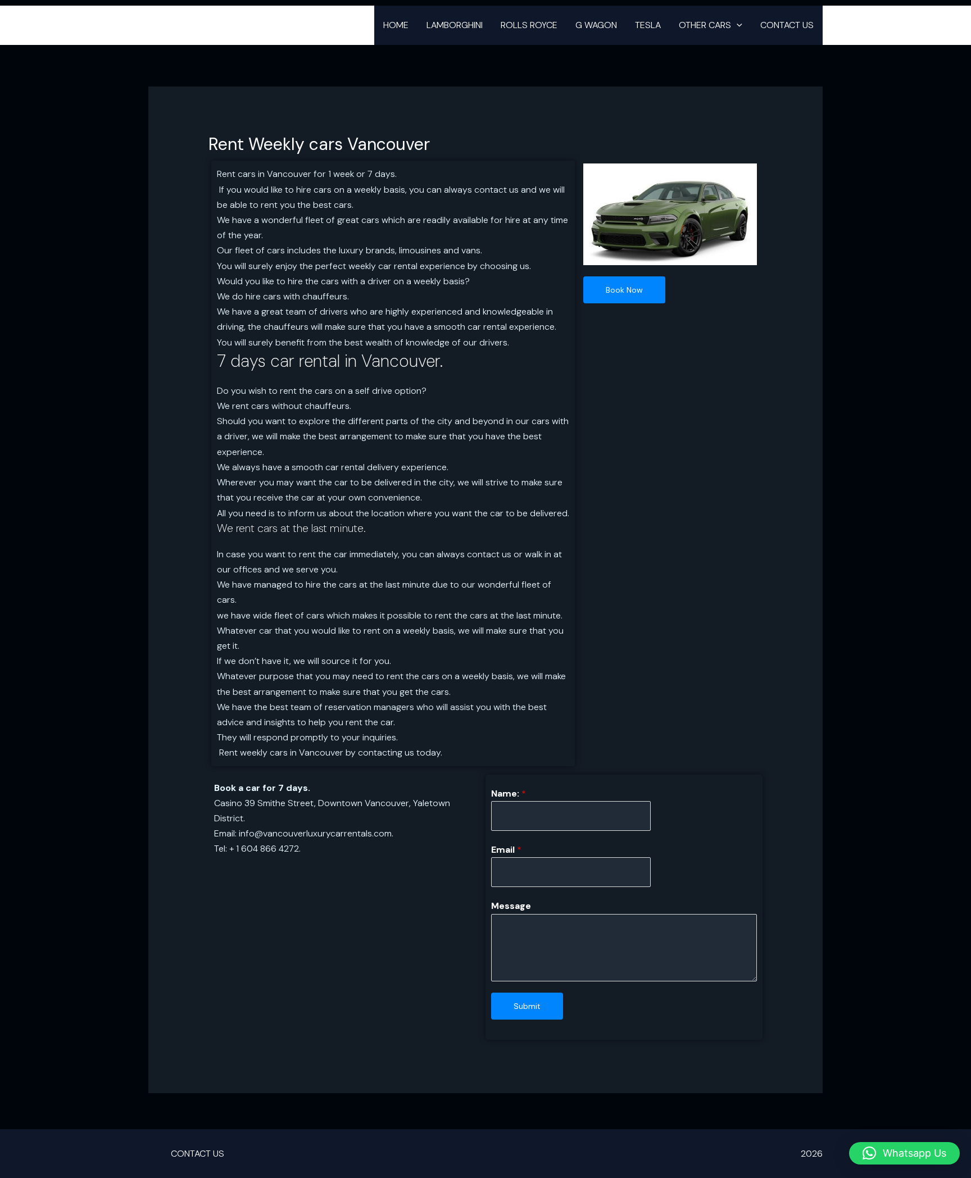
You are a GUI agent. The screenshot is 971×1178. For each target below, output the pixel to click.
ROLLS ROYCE (529, 25)
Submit (527, 1006)
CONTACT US (787, 25)
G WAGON (596, 25)
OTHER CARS (705, 25)
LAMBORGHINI (454, 25)
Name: (508, 793)
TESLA (648, 25)
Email (506, 850)
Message (511, 906)
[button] (736, 25)
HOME (396, 25)
